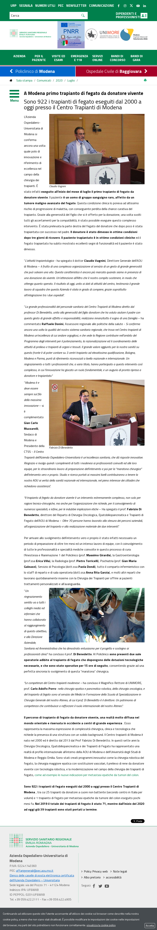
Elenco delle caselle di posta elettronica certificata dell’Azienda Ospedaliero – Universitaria (42, 877)
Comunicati (44, 80)
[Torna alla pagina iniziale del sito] (11, 80)
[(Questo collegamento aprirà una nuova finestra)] (102, 34)
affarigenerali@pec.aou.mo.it (34, 870)
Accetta (150, 925)
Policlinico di (35, 71)
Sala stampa (24, 80)
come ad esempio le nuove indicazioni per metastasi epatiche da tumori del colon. (87, 775)
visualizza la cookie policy (101, 925)
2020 (59, 80)
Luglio (71, 80)
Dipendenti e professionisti (128, 15)
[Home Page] (31, 29)
